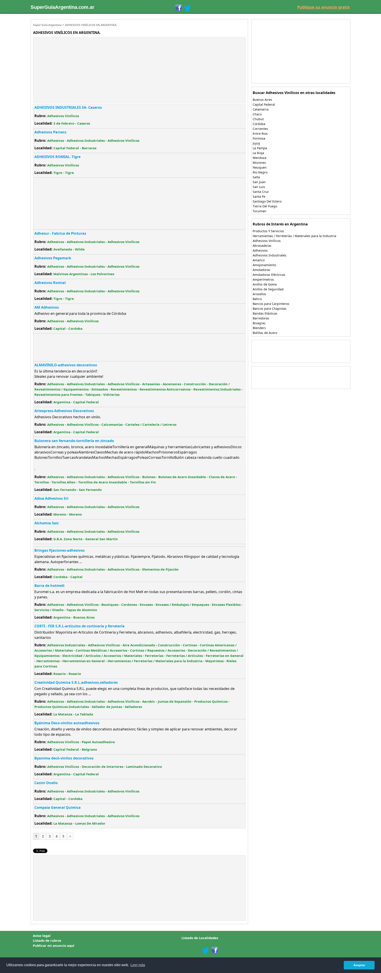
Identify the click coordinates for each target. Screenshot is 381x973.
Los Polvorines (102, 274)
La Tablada (84, 714)
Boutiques (109, 604)
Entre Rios (260, 133)
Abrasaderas (262, 245)
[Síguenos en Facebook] (178, 7)
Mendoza (259, 158)
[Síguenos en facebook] (214, 950)
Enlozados (100, 389)
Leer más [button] (138, 965)
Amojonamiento (264, 265)
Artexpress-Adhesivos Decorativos (64, 410)
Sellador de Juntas (107, 706)
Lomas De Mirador (90, 823)
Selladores (133, 706)
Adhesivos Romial (50, 282)
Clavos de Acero (222, 477)
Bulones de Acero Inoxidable (182, 477)
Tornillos (41, 482)
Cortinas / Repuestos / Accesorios (157, 650)
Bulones (148, 477)
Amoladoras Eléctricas (269, 275)
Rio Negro (260, 172)
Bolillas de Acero (265, 333)
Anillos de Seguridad (268, 289)
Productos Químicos (211, 701)
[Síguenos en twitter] (205, 950)
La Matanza (62, 714)
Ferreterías (154, 655)
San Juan (259, 182)
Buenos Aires (84, 617)
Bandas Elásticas (265, 313)
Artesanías (151, 384)
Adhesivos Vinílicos (63, 116)
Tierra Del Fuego (265, 206)
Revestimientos (124, 389)
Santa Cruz (261, 192)
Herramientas (48, 661)
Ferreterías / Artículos (184, 655)
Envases (146, 604)
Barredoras (261, 318)
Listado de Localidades (199, 938)
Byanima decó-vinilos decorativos (63, 758)
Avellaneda (62, 249)
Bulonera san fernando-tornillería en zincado (74, 440)
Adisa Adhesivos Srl (51, 498)
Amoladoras (261, 270)
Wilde (80, 249)
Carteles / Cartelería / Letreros (150, 424)
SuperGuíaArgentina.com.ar (62, 7)
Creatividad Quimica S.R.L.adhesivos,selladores (76, 682)
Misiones (259, 162)
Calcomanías (112, 424)
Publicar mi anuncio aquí (53, 945)
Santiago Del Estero (267, 201)
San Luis (259, 187)
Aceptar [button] (359, 965)
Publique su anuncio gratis (323, 7)
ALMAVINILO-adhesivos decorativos (65, 365)
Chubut (258, 119)
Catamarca (261, 109)
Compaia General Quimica (57, 807)
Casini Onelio (46, 782)
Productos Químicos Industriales (61, 706)
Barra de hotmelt (49, 585)
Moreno (59, 514)
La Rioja (258, 153)
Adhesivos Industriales (86, 140)
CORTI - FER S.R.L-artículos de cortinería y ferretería (79, 626)
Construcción (195, 384)
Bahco (257, 299)
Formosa (259, 138)
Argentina (61, 402)
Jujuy (256, 143)
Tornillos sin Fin (143, 482)
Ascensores (172, 384)
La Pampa (260, 148)
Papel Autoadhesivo (98, 742)
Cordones (129, 604)
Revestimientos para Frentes (58, 394)
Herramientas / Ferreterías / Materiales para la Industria (155, 661)
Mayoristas (214, 661)
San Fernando (64, 489)
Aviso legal (41, 935)
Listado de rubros (47, 940)
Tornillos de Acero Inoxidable (102, 482)
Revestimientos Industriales (217, 389)
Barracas (89, 148)
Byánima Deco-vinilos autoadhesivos (66, 723)
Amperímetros (263, 279)
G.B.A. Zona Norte (67, 539)
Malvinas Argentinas (70, 274)
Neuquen (260, 167)
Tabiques (92, 394)
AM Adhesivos (46, 307)
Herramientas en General (83, 661)
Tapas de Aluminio (81, 610)
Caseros (83, 123)
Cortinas (190, 645)
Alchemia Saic (46, 523)
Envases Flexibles (226, 604)
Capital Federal (66, 148)
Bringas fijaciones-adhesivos (59, 550)
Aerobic (148, 701)
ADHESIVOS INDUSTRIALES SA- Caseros (68, 107)
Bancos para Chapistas (269, 308)
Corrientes (260, 129)
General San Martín (101, 539)
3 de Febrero (63, 123)
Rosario (59, 673)
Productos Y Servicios (268, 231)
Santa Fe (259, 196)
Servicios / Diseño (49, 610)
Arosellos (259, 294)
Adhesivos (55, 140)
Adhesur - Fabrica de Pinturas (60, 233)
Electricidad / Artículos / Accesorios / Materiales (102, 655)
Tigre (57, 172)
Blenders (259, 328)
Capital (59, 328)
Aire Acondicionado (139, 645)
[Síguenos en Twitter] (187, 7)
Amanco (259, 260)
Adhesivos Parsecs (50, 132)
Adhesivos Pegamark (52, 258)
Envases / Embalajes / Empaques (182, 604)
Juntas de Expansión (174, 701)
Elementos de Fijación (160, 569)
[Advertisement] (70, 69)
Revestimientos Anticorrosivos (165, 389)
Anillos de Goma (265, 284)
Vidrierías (111, 394)
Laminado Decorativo (144, 766)
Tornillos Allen (63, 482)
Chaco (257, 114)
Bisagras (259, 323)
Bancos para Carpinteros (271, 304)
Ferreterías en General (224, 655)
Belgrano (89, 749)
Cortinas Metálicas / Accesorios (101, 650)
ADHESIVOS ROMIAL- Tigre (57, 156)
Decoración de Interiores (102, 766)
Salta (256, 177)
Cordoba (75, 328)
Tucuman (259, 211)
